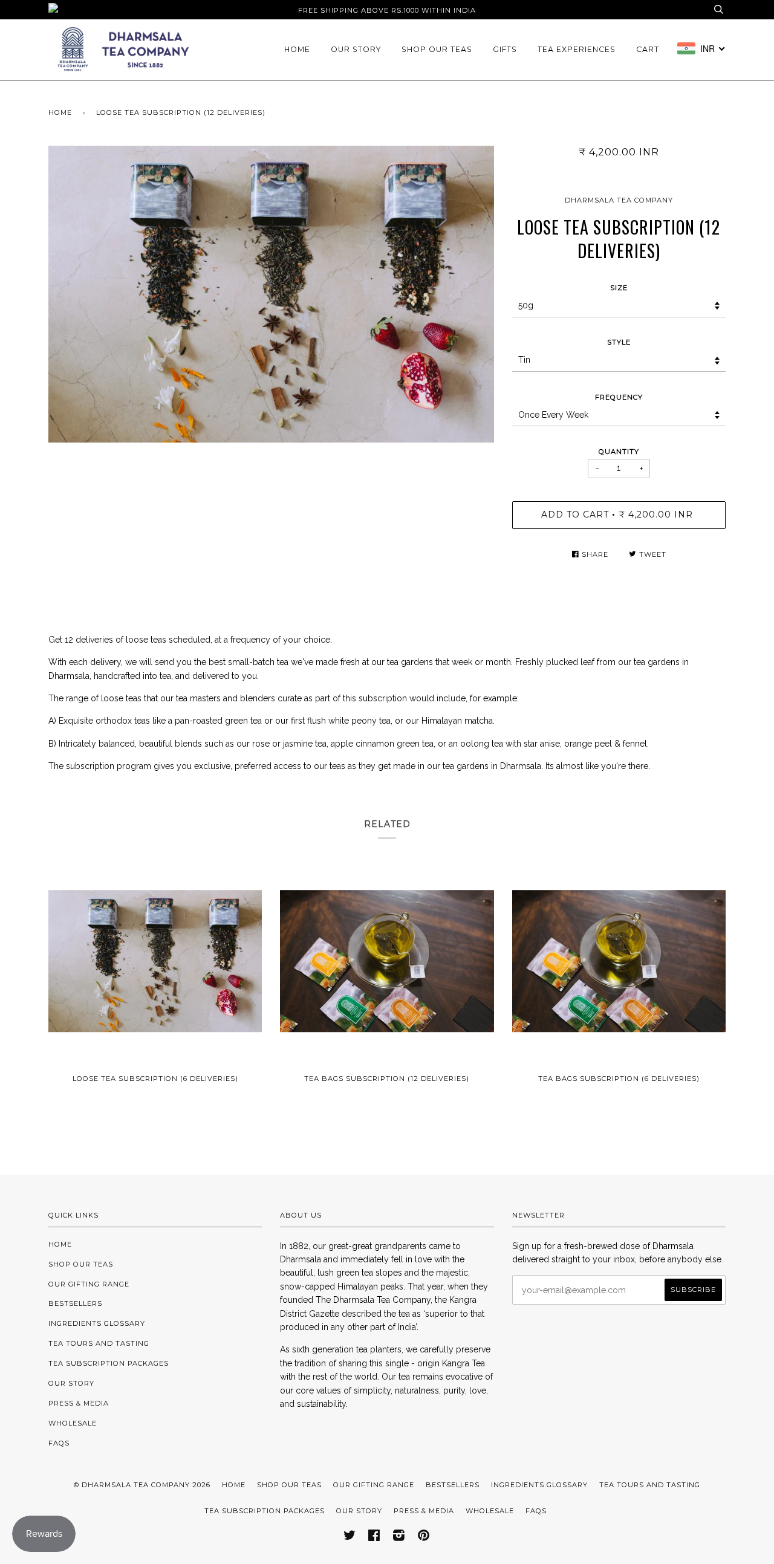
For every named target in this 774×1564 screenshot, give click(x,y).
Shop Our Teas (437, 49)
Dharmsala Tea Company (619, 200)
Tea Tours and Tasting (98, 1343)
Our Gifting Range (88, 1284)
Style (619, 342)
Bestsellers (75, 1303)
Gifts (505, 49)
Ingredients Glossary (96, 1323)
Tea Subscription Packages (108, 1363)
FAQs (59, 1443)
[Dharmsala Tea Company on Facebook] (374, 1537)
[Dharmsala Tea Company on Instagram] (399, 1537)
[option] (271, 294)
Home (297, 49)
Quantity (619, 451)
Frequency (619, 397)
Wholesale (72, 1423)
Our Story (356, 49)
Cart (647, 49)
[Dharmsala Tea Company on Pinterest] (424, 1537)
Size (619, 288)
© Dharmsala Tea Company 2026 (142, 1485)
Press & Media (78, 1403)
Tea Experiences (577, 49)
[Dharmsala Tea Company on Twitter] (349, 1537)
